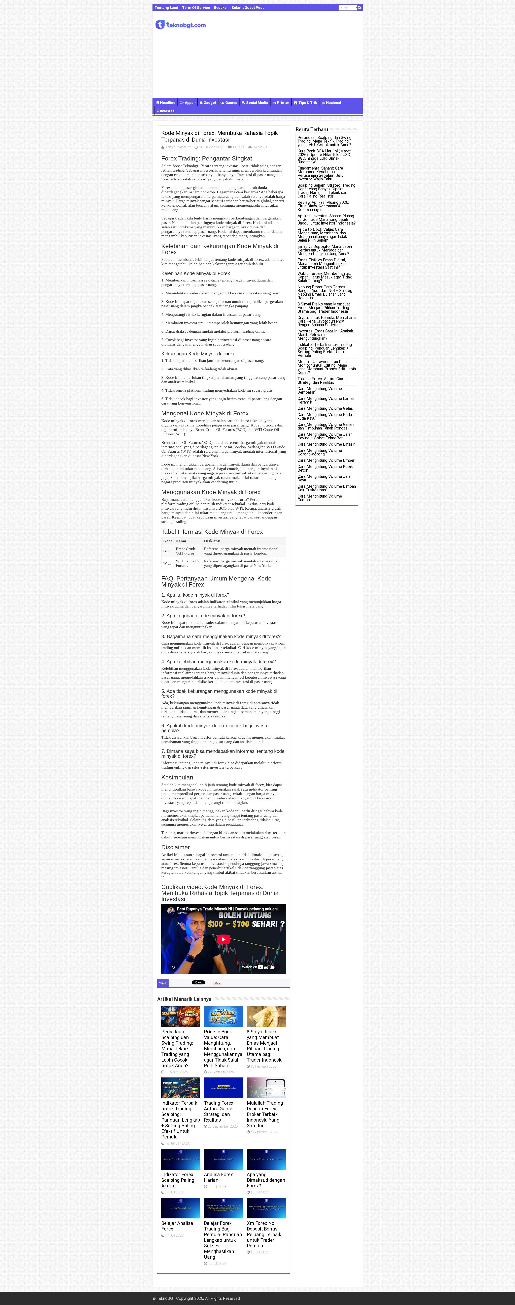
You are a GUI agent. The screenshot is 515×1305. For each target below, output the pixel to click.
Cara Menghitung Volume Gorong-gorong (320, 452)
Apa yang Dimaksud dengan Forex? (266, 1180)
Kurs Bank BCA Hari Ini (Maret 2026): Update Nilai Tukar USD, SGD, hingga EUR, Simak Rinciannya (324, 156)
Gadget (210, 102)
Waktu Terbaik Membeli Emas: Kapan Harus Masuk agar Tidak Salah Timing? (325, 277)
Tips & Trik (307, 102)
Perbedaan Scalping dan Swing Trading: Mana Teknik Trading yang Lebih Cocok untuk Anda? (177, 1048)
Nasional (333, 102)
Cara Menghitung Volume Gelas (325, 408)
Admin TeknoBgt (178, 147)
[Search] (360, 8)
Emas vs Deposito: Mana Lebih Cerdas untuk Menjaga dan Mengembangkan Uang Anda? (325, 250)
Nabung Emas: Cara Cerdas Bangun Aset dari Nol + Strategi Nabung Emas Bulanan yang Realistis (325, 292)
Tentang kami (166, 7)
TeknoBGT (166, 1298)
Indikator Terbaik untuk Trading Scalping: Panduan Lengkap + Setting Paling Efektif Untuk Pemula (180, 1120)
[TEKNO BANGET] (181, 24)
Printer (283, 102)
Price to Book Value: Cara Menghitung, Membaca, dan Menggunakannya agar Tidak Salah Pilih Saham (223, 1048)
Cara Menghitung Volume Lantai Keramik (326, 400)
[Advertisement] (258, 63)
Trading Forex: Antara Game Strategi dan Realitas (219, 1111)
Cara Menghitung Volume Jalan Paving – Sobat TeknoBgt (325, 436)
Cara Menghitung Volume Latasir (326, 444)
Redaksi (221, 7)
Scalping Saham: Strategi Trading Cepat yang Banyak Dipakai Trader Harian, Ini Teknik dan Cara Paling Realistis (326, 191)
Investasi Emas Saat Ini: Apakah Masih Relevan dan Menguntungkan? (325, 335)
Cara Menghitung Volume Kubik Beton (325, 468)
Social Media (257, 102)
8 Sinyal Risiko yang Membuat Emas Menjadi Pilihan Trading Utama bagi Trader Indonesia (265, 1046)
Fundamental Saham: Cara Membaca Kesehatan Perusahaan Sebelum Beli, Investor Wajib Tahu (320, 173)
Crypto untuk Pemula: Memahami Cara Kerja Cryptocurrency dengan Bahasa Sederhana (327, 321)
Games (231, 102)
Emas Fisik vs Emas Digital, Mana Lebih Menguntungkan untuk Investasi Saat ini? (322, 264)
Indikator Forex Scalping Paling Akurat (177, 1180)
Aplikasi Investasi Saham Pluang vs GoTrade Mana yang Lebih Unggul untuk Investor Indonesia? (327, 219)
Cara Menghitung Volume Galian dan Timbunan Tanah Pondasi (326, 426)
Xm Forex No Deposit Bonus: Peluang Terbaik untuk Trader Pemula (264, 1234)
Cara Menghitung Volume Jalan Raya (325, 478)
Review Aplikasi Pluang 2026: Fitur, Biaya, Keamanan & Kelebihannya (323, 206)
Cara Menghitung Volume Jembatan (320, 390)
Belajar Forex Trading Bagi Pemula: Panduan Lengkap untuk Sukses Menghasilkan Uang (223, 1240)
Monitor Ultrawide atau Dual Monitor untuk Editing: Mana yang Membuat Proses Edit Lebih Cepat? (327, 367)
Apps (189, 102)
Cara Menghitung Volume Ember (326, 460)
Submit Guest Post (248, 7)
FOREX (238, 147)
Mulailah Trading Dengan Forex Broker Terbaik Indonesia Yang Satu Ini (265, 1114)
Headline (167, 102)
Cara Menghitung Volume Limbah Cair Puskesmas (327, 488)
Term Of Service (196, 7)
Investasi (167, 111)
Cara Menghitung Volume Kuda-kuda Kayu (325, 416)
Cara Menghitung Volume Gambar (320, 498)
